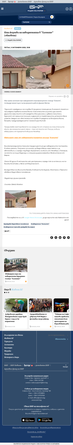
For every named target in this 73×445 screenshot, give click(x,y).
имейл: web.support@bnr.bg (36, 383)
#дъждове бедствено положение (16, 224)
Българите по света (13, 335)
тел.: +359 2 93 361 (36, 380)
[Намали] (68, 96)
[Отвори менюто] (2, 8)
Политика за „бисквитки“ (36, 432)
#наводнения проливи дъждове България (19, 227)
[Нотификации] (67, 9)
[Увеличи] (64, 96)
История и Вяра (11, 357)
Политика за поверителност (50, 427)
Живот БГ (8, 28)
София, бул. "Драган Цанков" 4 (36, 378)
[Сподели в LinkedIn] (60, 237)
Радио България (14, 40)
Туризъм (8, 341)
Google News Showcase (33, 217)
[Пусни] (52, 17)
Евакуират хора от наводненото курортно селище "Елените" (31, 138)
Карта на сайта (36, 436)
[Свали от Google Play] (44, 420)
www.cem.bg (37, 400)
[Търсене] (49, 22)
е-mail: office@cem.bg (36, 398)
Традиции (8, 354)
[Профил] (70, 9)
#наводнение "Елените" (40, 224)
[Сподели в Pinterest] (64, 237)
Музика (7, 351)
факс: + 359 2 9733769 (36, 395)
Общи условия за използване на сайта (25, 427)
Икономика (60, 339)
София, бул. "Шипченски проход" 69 (36, 391)
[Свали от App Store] (28, 420)
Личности (9, 344)
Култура (8, 348)
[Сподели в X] (55, 237)
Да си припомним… (57, 335)
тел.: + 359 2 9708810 (36, 393)
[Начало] (36, 7)
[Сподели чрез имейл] (68, 237)
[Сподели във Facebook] (51, 237)
